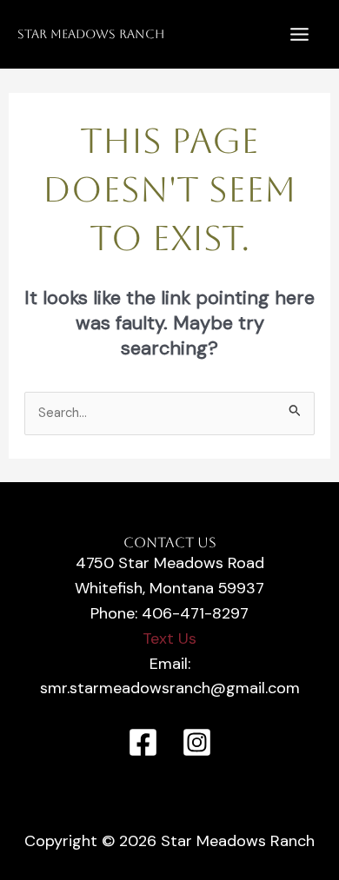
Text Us (169, 638)
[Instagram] (197, 742)
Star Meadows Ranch (90, 34)
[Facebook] (143, 742)
